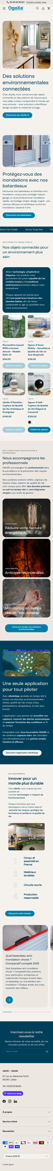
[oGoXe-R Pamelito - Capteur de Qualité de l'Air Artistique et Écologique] (14, 384)
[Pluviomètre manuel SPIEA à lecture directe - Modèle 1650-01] (14, 326)
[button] (49, 8)
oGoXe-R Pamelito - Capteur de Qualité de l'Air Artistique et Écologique (13, 407)
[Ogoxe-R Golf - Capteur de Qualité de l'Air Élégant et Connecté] (39, 384)
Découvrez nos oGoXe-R (17, 115)
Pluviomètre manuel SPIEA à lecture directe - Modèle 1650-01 (13, 350)
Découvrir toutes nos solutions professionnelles (26, 628)
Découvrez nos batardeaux (18, 215)
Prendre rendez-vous (36, 2)
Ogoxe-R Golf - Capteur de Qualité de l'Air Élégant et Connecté (38, 407)
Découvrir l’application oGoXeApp (22, 752)
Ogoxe (11, 1164)
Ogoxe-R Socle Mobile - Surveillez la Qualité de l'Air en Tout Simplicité (39, 350)
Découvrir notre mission (20, 913)
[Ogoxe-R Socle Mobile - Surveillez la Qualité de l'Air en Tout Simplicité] (39, 326)
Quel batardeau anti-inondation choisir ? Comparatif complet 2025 (22, 959)
